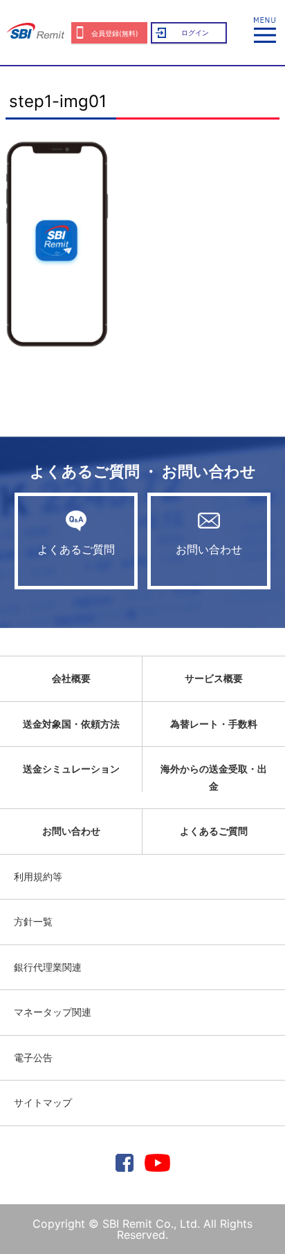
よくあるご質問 (76, 549)
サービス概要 (214, 678)
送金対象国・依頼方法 (71, 724)
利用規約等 (38, 876)
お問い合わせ (209, 549)
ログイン (195, 32)
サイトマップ (43, 1102)
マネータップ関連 (52, 1012)
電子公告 (33, 1057)
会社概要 (71, 678)
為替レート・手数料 (213, 724)
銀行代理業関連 (48, 967)
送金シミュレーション (71, 769)
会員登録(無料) (114, 33)
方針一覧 (33, 921)
